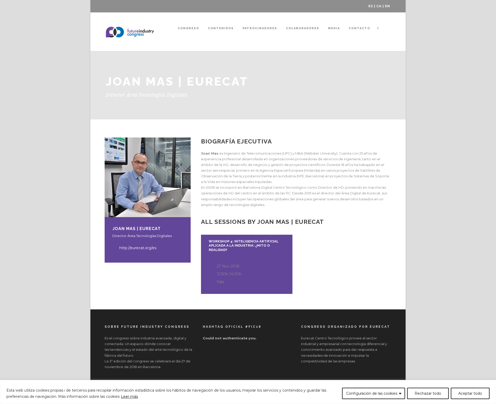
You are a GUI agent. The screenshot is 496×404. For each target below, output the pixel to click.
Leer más (129, 396)
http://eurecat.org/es (137, 248)
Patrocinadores (260, 28)
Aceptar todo (470, 393)
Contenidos (221, 28)
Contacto (359, 28)
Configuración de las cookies (371, 393)
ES (370, 6)
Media (334, 28)
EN (387, 6)
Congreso (188, 28)
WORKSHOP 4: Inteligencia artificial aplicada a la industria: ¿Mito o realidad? (243, 245)
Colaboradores (302, 28)
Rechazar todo (428, 393)
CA (379, 6)
